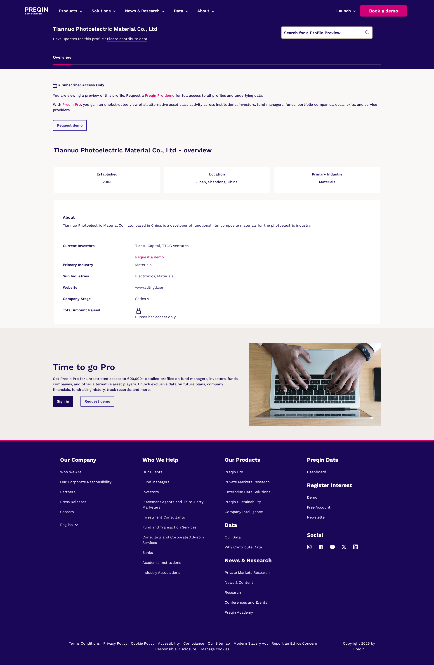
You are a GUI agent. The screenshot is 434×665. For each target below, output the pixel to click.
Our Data (233, 537)
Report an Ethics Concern (294, 643)
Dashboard (316, 472)
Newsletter (316, 517)
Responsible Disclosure (175, 649)
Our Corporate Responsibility (85, 482)
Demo (312, 497)
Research (233, 592)
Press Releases (73, 502)
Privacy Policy (115, 643)
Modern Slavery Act (251, 643)
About (203, 10)
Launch (343, 10)
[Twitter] (344, 549)
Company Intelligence (244, 512)
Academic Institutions (161, 562)
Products (68, 10)
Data (178, 10)
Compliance (193, 643)
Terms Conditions (84, 643)
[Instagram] (309, 549)
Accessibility (169, 643)
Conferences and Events (246, 602)
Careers (67, 512)
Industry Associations (161, 572)
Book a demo (383, 11)
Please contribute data (127, 39)
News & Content (239, 582)
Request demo (70, 125)
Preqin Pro (71, 104)
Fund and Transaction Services (169, 527)
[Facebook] (320, 549)
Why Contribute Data (243, 547)
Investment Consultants (163, 517)
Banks (147, 552)
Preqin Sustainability (243, 502)
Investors (150, 492)
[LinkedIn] (355, 549)
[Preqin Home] (36, 11)
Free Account (318, 507)
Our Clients (152, 472)
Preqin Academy (239, 612)
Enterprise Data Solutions (247, 492)
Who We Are (70, 472)
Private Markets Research (247, 482)
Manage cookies (215, 649)
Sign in (63, 401)
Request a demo (149, 257)
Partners (67, 492)
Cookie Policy (142, 643)
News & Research (142, 10)
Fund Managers (155, 482)
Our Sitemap (219, 643)
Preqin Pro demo (160, 95)
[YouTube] (332, 549)
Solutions (101, 10)
